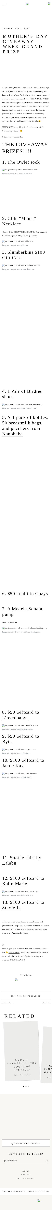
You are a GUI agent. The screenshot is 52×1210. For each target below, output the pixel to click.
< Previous (8, 1003)
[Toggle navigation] (3, 4)
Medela (19, 608)
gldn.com (33, 236)
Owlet (23, 162)
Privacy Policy (26, 1178)
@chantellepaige (25, 1143)
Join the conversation (26, 996)
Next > (46, 1003)
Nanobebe (12, 433)
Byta (7, 741)
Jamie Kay (13, 765)
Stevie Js (11, 907)
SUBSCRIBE (7, 127)
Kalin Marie (14, 883)
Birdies (34, 391)
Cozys (42, 593)
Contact (26, 1174)
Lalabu (9, 863)
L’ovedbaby (15, 717)
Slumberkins (21, 252)
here (26, 933)
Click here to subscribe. (12, 137)
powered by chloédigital (38, 1191)
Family (8, 28)
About (26, 1171)
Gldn (13, 218)
